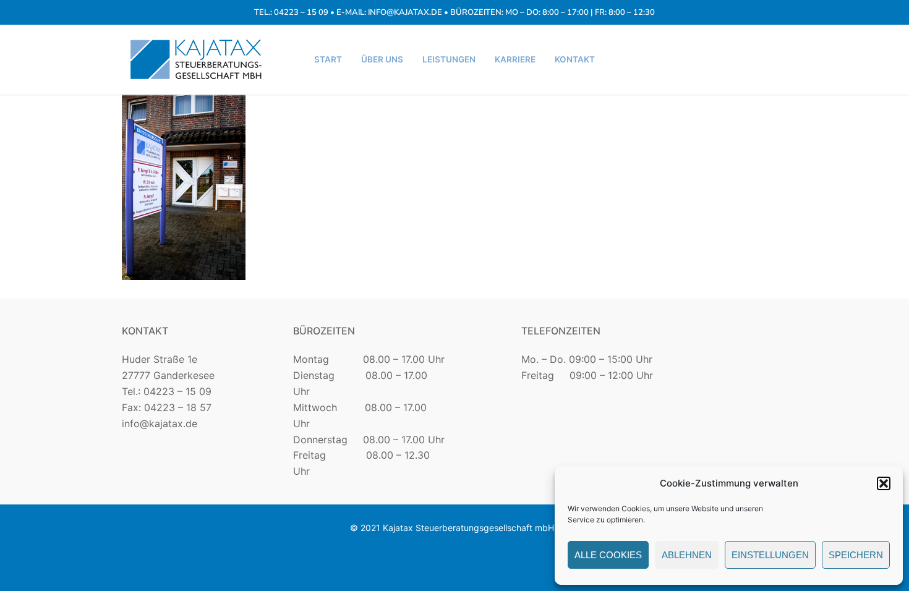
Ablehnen (687, 555)
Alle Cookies (608, 555)
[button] (883, 483)
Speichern (856, 555)
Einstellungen (770, 555)
